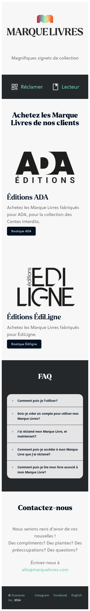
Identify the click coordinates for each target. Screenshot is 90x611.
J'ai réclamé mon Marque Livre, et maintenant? (42, 433)
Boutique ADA (21, 231)
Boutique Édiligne (24, 344)
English (76, 595)
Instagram (42, 595)
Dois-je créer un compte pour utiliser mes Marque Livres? (48, 415)
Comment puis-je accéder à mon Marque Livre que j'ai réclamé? (47, 451)
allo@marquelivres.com (45, 569)
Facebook (60, 595)
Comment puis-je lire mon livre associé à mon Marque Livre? (47, 469)
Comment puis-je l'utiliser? (37, 400)
